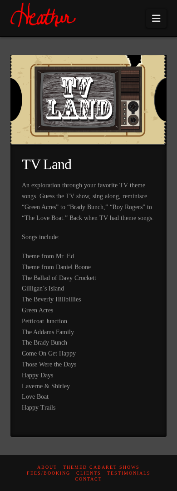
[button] (156, 18)
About (47, 467)
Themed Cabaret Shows (101, 467)
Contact (88, 478)
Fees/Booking (48, 473)
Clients (88, 473)
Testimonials (129, 473)
